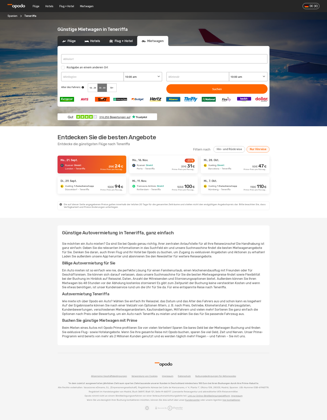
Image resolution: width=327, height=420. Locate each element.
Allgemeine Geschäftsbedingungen (109, 376)
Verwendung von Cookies (144, 376)
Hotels (49, 6)
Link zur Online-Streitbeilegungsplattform (209, 396)
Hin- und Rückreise (229, 149)
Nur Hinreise (258, 149)
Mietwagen (86, 6)
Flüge (36, 6)
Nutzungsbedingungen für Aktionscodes (215, 376)
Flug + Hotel (66, 6)
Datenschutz (184, 376)
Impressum (167, 376)
